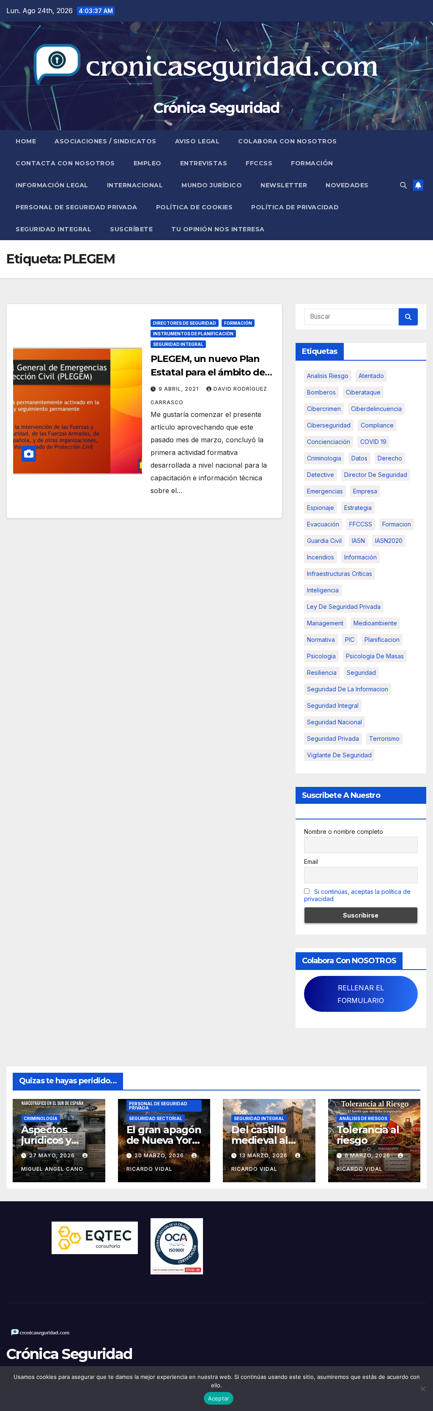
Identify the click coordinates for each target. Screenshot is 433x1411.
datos (359, 458)
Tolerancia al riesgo (368, 1134)
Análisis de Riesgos (363, 1118)
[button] (403, 185)
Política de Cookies (194, 207)
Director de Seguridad (375, 474)
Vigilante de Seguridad (339, 755)
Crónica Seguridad (216, 108)
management (325, 623)
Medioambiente (375, 623)
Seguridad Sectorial (155, 1118)
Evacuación (323, 524)
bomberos (321, 392)
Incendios (320, 557)
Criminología (41, 1118)
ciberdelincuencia (376, 408)
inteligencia (323, 590)
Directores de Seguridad (184, 323)
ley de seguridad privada (344, 606)
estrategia (358, 507)
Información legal (52, 185)
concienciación (328, 441)
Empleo (148, 163)
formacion (396, 524)
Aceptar (219, 1398)
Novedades (347, 185)
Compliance (377, 425)
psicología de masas (375, 656)
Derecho (390, 458)
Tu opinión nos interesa (218, 229)
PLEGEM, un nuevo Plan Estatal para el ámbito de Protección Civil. (208, 372)
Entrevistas (203, 163)
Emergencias (325, 491)
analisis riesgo (327, 375)
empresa (365, 491)
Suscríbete (131, 229)
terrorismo (384, 738)
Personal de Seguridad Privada (76, 207)
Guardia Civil (324, 540)
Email (311, 861)
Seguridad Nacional (334, 722)
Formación (312, 163)
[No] (422, 1388)
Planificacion (382, 639)
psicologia (321, 656)
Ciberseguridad (329, 425)
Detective (320, 474)
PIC (349, 639)
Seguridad (361, 672)
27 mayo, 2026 (53, 1155)
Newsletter (283, 185)
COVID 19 (373, 441)
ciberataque (363, 392)
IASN (358, 540)
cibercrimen (324, 408)
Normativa (321, 639)
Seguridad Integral (53, 229)
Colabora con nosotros (287, 141)
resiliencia (322, 672)
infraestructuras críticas (339, 573)
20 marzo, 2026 (160, 1155)
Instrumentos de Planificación (193, 333)
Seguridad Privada (333, 738)
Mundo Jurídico (211, 185)
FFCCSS (259, 163)
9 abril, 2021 (179, 389)
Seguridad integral (333, 705)
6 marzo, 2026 (368, 1155)
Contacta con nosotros (65, 163)
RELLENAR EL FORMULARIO (360, 994)
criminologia (324, 458)
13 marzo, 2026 (264, 1155)
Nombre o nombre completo (343, 831)
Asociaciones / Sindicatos (105, 141)
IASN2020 (389, 540)
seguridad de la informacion (347, 689)
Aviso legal (197, 141)
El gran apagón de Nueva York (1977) (163, 1140)
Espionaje (320, 507)
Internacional (135, 185)
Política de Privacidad (295, 207)
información (360, 557)
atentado (371, 375)
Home (26, 141)
